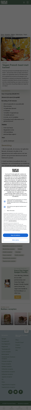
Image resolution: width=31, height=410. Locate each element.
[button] (16, 211)
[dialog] (15, 205)
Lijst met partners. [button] (13, 220)
